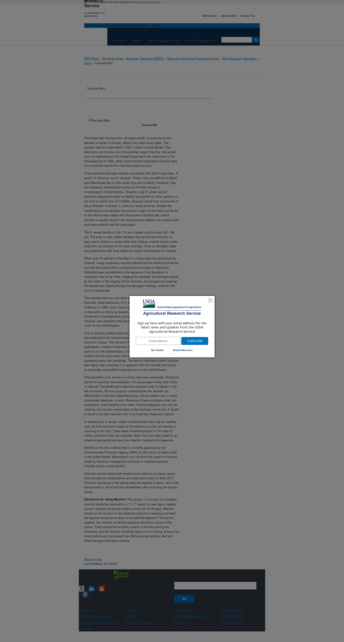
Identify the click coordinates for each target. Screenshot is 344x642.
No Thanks (157, 350)
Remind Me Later (183, 350)
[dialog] (172, 326)
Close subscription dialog (210, 300)
